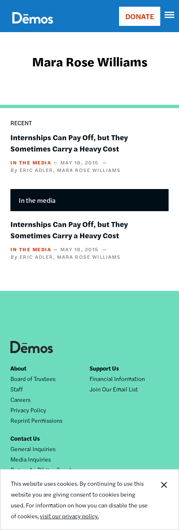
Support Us (104, 368)
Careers (20, 399)
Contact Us (25, 438)
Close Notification (163, 499)
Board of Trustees (32, 378)
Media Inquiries (30, 459)
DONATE (139, 16)
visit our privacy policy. (69, 516)
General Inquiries (32, 448)
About (18, 368)
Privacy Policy (28, 410)
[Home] (32, 27)
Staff (16, 389)
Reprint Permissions (36, 420)
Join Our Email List (114, 389)
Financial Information (117, 378)
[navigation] (170, 15)
